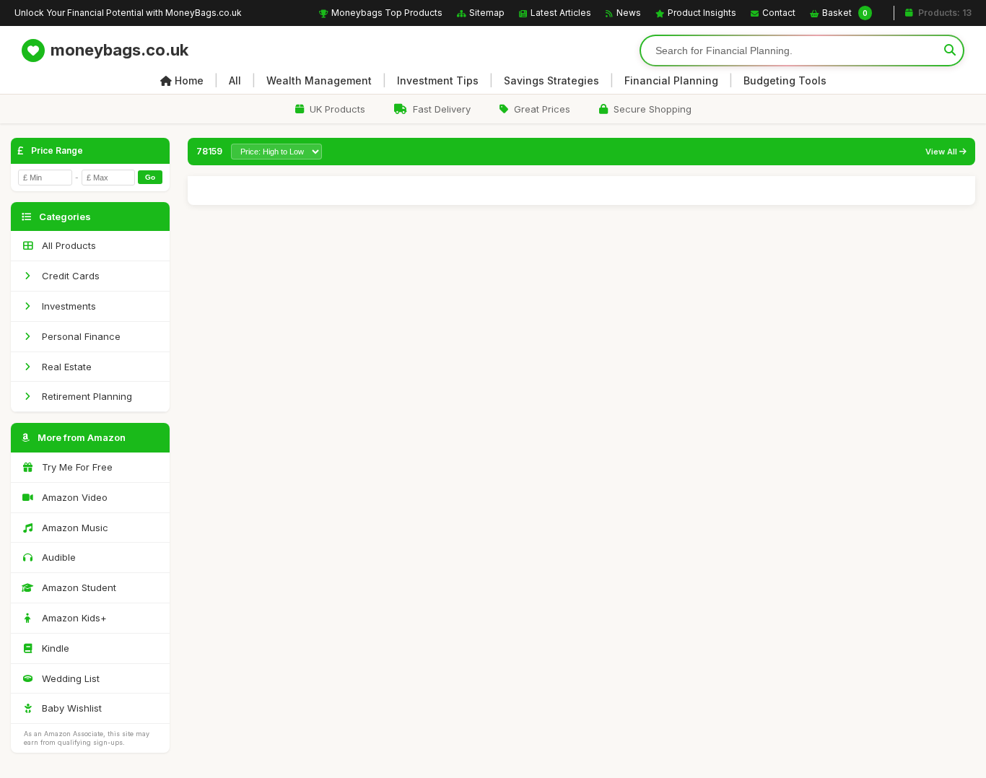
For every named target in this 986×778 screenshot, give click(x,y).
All (235, 80)
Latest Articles (561, 12)
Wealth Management (319, 80)
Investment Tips (438, 80)
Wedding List (69, 678)
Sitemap (487, 12)
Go (150, 177)
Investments (67, 306)
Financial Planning (671, 80)
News (628, 12)
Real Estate (65, 366)
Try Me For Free (76, 467)
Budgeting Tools (784, 80)
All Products (67, 245)
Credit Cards (69, 275)
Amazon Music (73, 527)
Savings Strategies (551, 80)
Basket (845, 12)
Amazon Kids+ (73, 618)
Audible (57, 557)
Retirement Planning (85, 396)
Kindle (54, 648)
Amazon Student (77, 587)
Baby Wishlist (70, 708)
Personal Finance (80, 336)
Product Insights (702, 12)
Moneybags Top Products (386, 12)
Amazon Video (73, 497)
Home (189, 80)
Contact (778, 12)
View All (942, 152)
